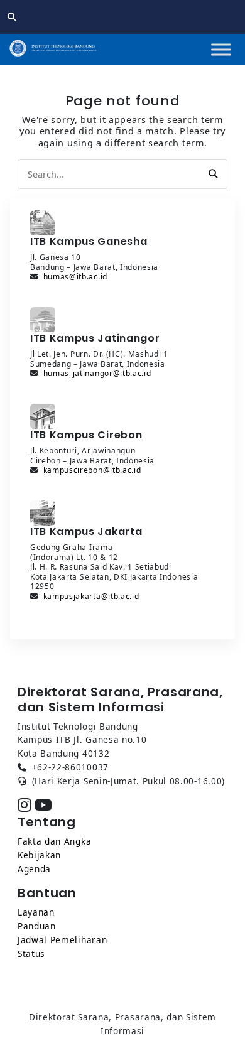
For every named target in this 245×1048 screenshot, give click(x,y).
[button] (213, 174)
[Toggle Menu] (221, 49)
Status (31, 953)
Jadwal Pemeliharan (62, 940)
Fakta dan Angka (54, 841)
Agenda (34, 869)
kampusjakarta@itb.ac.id (91, 596)
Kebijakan (39, 855)
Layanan (36, 912)
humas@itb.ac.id (75, 276)
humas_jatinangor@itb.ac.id (97, 373)
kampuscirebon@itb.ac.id (92, 470)
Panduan (37, 926)
